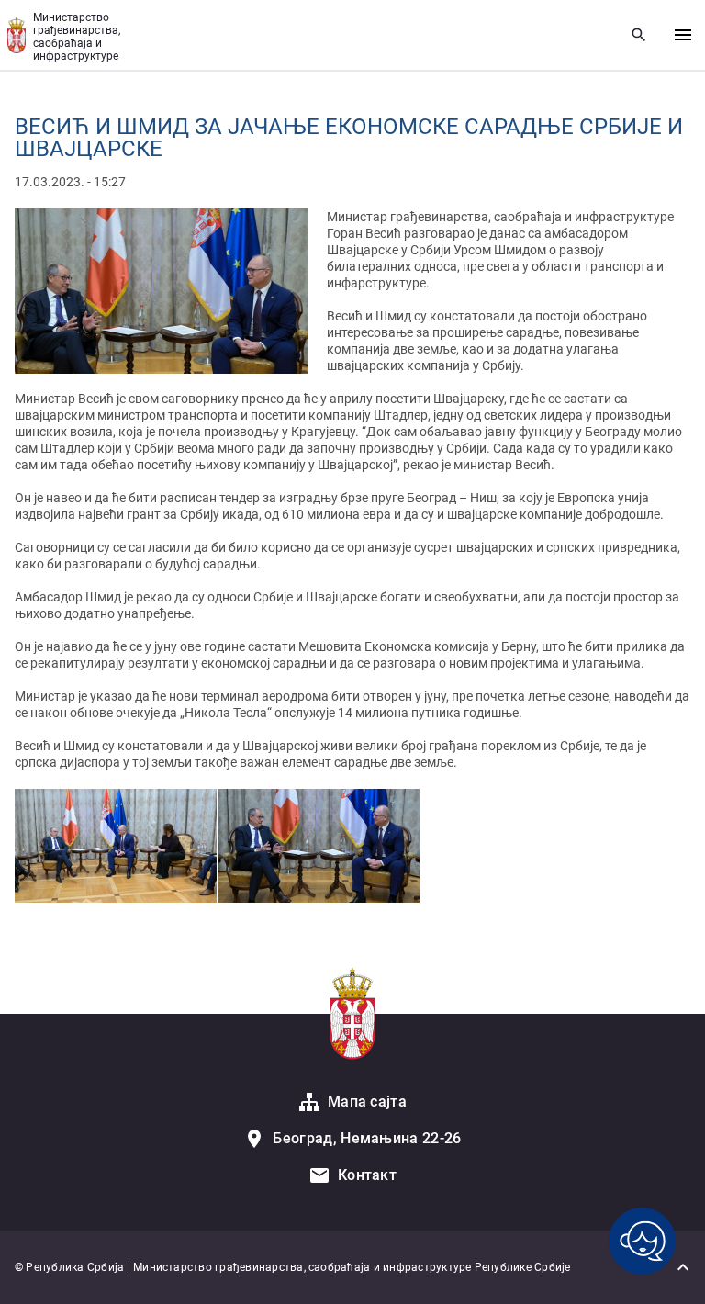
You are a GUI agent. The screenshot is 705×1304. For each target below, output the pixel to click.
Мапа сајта (367, 1101)
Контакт (367, 1175)
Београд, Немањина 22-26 (367, 1138)
